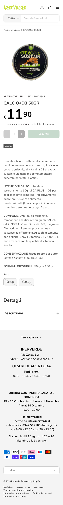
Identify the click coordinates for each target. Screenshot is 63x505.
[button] (50, 7)
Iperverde (15, 481)
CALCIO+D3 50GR (32, 30)
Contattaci (8, 487)
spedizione (25, 124)
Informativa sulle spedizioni (16, 493)
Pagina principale (12, 30)
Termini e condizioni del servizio (18, 490)
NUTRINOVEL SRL (14, 96)
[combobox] (31, 18)
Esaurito (44, 134)
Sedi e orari (39, 487)
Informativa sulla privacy (15, 496)
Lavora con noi (23, 487)
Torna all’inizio (29, 337)
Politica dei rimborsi (42, 493)
